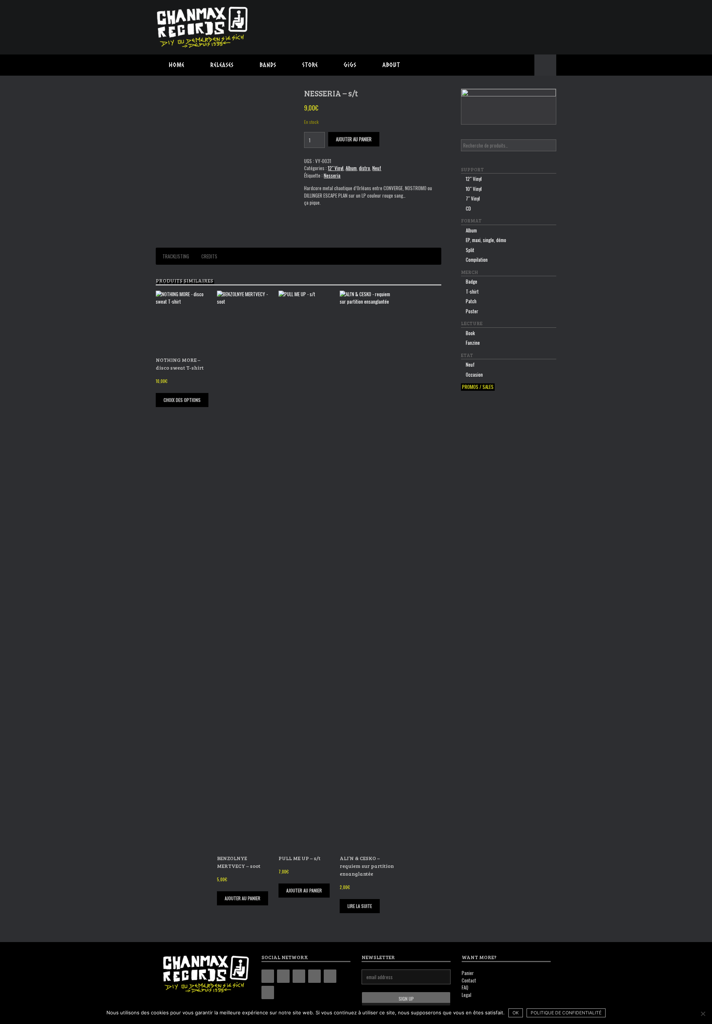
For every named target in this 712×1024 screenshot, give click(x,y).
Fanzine (473, 342)
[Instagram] (299, 976)
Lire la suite (359, 906)
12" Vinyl (335, 168)
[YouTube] (314, 976)
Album (351, 168)
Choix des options (182, 400)
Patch (471, 301)
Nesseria (332, 175)
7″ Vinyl (473, 198)
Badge (471, 281)
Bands (268, 65)
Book (470, 333)
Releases (222, 65)
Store (310, 65)
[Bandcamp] (267, 976)
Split (470, 250)
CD (468, 208)
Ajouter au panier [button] (242, 898)
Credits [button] (209, 256)
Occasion (474, 374)
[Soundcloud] (267, 992)
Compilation (477, 259)
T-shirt (472, 291)
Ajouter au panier (354, 139)
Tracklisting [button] (175, 256)
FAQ (465, 987)
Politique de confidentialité (566, 1012)
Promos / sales (478, 386)
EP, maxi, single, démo (486, 240)
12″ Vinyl (474, 178)
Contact (469, 980)
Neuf (376, 168)
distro (364, 168)
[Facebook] (283, 976)
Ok (515, 1012)
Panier (468, 973)
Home (176, 65)
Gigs (350, 65)
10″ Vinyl (474, 188)
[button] (545, 65)
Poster (472, 311)
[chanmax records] (203, 27)
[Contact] (330, 976)
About (391, 65)
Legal (466, 994)
